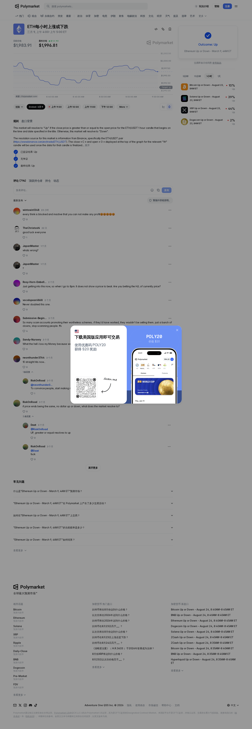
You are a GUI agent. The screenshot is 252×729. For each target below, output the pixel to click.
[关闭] (177, 330)
